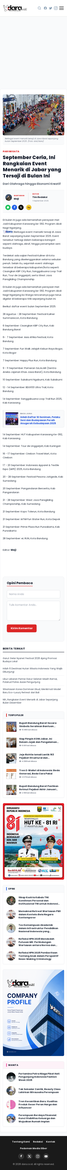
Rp (28, 207)
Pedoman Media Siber (33, 1148)
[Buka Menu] (61, 8)
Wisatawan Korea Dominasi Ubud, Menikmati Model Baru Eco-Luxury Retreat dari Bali (32, 691)
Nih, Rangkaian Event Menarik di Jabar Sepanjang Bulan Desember (30, 701)
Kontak (50, 1141)
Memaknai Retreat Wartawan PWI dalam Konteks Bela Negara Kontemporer (40, 914)
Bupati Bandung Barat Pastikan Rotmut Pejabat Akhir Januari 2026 (38, 788)
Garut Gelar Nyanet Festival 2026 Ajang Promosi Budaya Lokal (30, 660)
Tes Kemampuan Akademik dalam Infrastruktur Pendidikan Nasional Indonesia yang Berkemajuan (38, 928)
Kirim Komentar (22, 628)
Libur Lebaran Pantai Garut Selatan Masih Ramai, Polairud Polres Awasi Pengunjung (30, 680)
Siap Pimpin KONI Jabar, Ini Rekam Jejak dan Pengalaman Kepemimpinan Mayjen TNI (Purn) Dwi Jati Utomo (38, 740)
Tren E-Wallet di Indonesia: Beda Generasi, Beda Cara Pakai (39, 772)
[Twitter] (50, 8)
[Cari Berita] (39, 8)
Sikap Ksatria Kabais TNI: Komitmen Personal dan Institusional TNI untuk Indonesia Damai (39, 900)
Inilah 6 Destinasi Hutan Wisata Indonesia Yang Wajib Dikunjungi (32, 670)
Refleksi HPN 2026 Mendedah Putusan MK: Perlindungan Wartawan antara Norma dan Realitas (37, 942)
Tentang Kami (21, 1141)
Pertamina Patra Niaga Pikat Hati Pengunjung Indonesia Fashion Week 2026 (39, 1077)
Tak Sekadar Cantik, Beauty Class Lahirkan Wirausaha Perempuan (39, 1091)
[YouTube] (46, 1156)
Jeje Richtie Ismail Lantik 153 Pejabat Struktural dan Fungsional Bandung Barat (36, 756)
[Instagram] (56, 8)
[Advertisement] (33, 51)
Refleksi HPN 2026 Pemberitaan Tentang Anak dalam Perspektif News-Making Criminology (38, 956)
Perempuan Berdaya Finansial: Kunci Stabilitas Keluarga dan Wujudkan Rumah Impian (38, 1118)
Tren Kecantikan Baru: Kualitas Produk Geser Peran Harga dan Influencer (38, 1104)
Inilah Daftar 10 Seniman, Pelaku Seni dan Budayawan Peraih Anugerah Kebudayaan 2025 (40, 420)
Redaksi (38, 1141)
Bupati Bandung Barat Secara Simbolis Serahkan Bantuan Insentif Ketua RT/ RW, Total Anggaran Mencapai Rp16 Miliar (38, 725)
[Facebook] (45, 8)
